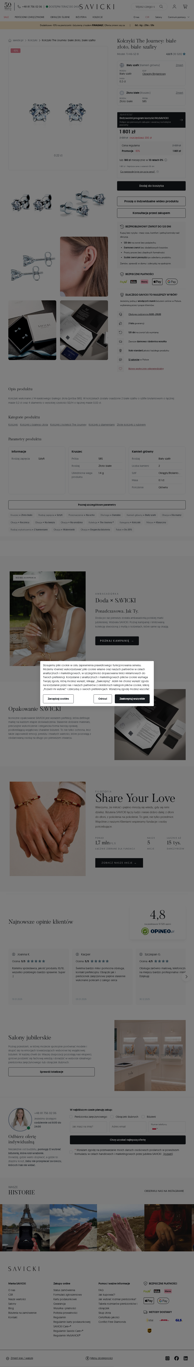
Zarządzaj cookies (58, 698)
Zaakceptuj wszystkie (132, 698)
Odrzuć (102, 698)
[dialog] (97, 683)
